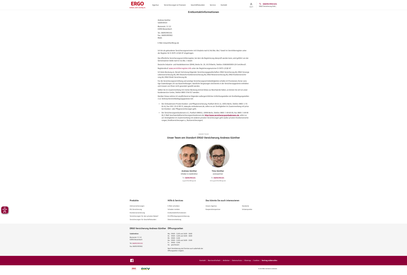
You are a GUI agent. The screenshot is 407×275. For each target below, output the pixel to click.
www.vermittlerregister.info (180, 68)
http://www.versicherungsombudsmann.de (222, 115)
